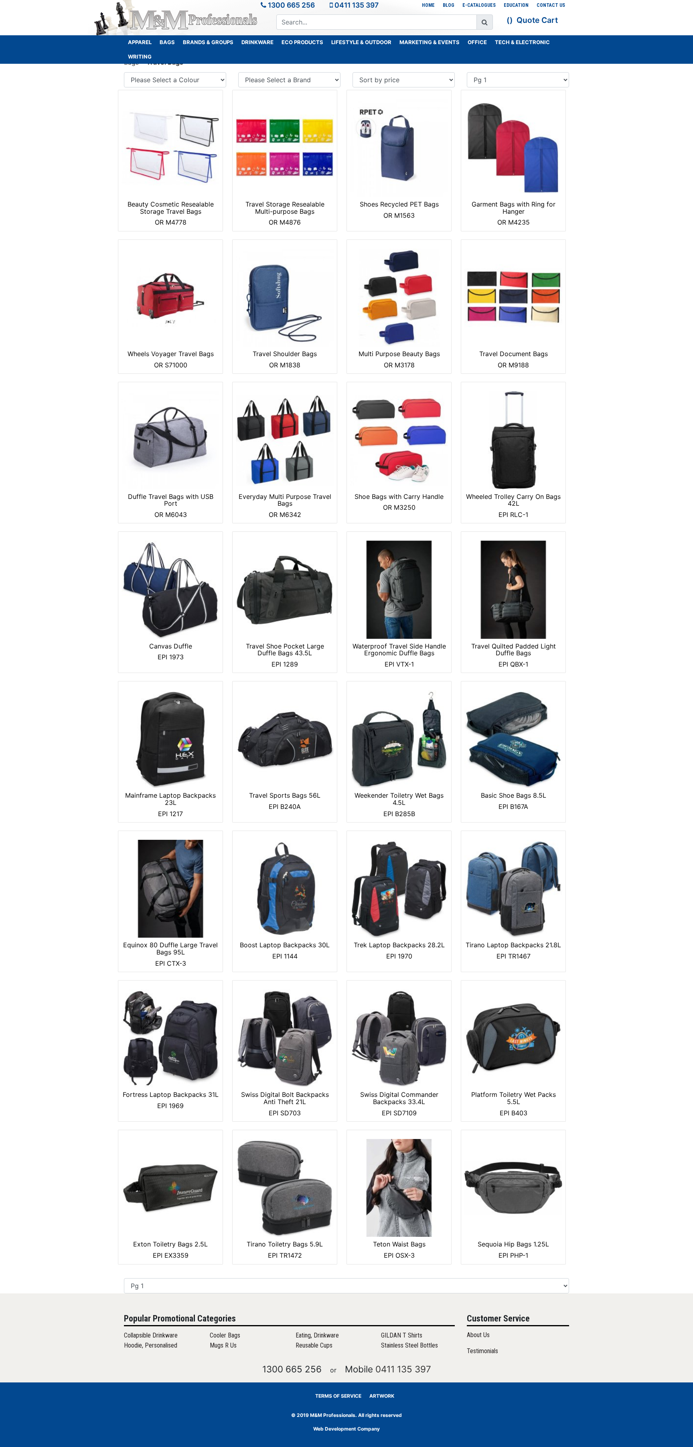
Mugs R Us (223, 1345)
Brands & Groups (208, 42)
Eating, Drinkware (317, 1335)
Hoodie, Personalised (150, 1345)
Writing (140, 56)
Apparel (140, 42)
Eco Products (302, 42)
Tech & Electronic (522, 42)
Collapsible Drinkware (151, 1335)
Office (477, 42)
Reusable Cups (314, 1345)
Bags (167, 42)
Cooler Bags (225, 1335)
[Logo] (194, 20)
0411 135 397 (356, 5)
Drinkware (257, 42)
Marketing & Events (429, 42)
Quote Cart (537, 20)
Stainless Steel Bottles (409, 1345)
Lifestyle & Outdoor (361, 42)
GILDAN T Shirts (401, 1335)
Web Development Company (346, 1429)
